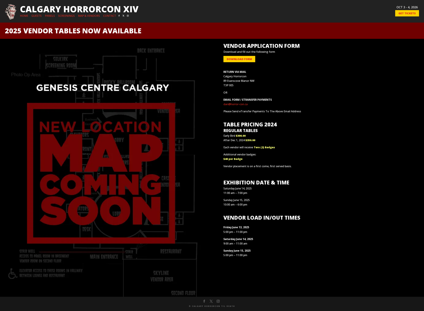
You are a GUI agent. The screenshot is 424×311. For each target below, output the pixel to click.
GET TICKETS (407, 13)
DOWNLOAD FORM (239, 59)
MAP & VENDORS (89, 16)
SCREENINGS (66, 16)
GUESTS (36, 16)
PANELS (50, 16)
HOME (24, 16)
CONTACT (109, 16)
